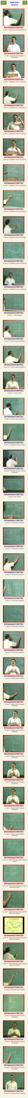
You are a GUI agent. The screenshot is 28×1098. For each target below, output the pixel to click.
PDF (25, 2)
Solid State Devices (14, 3)
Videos (3, 2)
